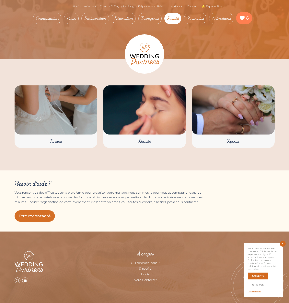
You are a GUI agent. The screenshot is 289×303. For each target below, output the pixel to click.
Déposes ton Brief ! (151, 6)
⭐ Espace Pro (212, 6)
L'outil (145, 274)
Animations (221, 18)
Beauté (173, 18)
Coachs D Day (109, 6)
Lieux (71, 18)
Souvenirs (195, 18)
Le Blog (128, 6)
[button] (35, 216)
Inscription (175, 6)
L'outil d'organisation (81, 6)
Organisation (47, 18)
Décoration (123, 18)
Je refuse (258, 284)
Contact (192, 6)
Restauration (95, 18)
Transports (150, 18)
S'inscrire (145, 268)
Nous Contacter (145, 280)
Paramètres (254, 291)
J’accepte (258, 276)
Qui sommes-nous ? (145, 263)
